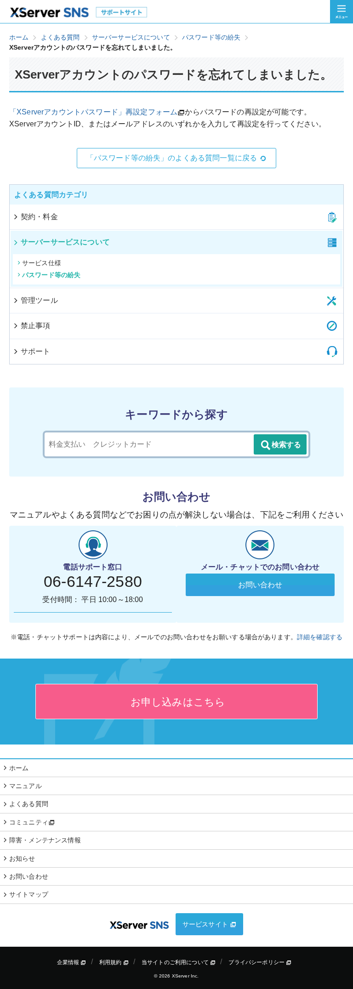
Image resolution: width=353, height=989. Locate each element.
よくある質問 (28, 803)
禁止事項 (36, 326)
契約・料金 (39, 217)
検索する (286, 445)
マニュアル (25, 786)
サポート (36, 351)
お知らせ (22, 858)
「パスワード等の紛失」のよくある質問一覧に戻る (171, 158)
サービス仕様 (41, 263)
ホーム (18, 768)
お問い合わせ (260, 585)
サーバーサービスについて (65, 242)
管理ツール (39, 300)
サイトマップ (28, 894)
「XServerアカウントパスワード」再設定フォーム (93, 112)
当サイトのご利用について (176, 962)
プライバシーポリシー (257, 962)
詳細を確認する (319, 637)
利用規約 (111, 962)
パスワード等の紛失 (51, 275)
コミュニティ (28, 822)
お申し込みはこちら (177, 702)
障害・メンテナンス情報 (45, 840)
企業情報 (69, 962)
